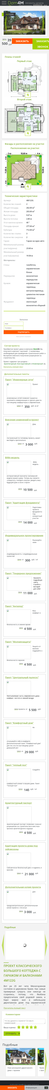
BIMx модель (12, 457)
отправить (10, 1033)
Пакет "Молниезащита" (18, 641)
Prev (6, 23)
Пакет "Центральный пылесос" (22, 677)
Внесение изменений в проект (22, 419)
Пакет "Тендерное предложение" (23, 573)
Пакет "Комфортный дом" (19, 722)
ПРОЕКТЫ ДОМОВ (34, 3)
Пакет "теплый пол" (16, 765)
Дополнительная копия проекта (23, 887)
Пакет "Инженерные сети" (19, 379)
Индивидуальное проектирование (24, 535)
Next (43, 23)
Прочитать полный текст (13, 367)
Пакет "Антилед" (14, 606)
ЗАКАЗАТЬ (22, 41)
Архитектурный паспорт (18, 802)
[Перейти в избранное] (45, 6)
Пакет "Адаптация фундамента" (22, 502)
